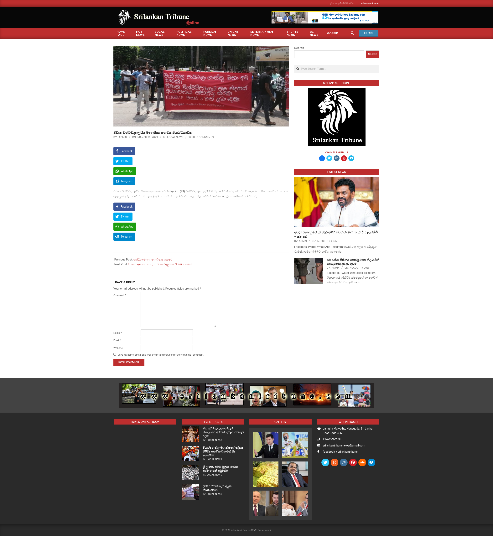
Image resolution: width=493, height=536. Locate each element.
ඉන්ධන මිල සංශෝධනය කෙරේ (152, 259)
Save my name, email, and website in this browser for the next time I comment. (161, 354)
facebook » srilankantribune (340, 451)
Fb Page (368, 33)
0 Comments (205, 137)
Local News (175, 137)
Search (299, 48)
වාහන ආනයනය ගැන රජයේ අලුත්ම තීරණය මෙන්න (161, 264)
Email (117, 340)
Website (118, 348)
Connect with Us (336, 152)
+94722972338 (332, 439)
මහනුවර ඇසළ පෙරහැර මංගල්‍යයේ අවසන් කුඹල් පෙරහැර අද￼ (223, 432)
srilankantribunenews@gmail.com (344, 445)
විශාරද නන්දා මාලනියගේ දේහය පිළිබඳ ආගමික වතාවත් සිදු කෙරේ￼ (223, 451)
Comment (119, 295)
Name (117, 332)
